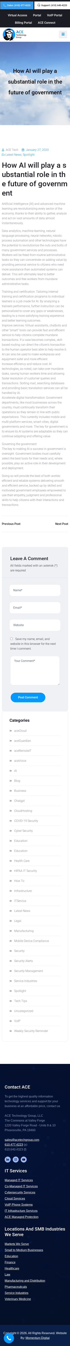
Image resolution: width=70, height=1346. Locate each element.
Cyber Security (23, 831)
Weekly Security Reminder (31, 1031)
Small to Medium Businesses (24, 1250)
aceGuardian (22, 741)
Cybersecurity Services (20, 1192)
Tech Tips (20, 1001)
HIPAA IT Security (25, 871)
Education (20, 841)
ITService (20, 901)
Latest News (13, 154)
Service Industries (25, 981)
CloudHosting (23, 811)
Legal (17, 921)
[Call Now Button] (9, 1338)
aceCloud (20, 730)
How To (19, 881)
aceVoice (20, 761)
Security (19, 951)
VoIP (17, 1021)
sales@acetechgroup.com (22, 1139)
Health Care (21, 861)
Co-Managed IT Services (21, 1186)
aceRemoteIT (23, 751)
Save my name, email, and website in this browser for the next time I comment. (33, 643)
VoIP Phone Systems (19, 1204)
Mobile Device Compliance (31, 941)
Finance (10, 1262)
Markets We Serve (17, 1244)
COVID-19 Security (26, 821)
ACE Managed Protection (21, 1216)
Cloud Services (15, 1198)
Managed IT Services (19, 1180)
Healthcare (12, 1268)
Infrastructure (23, 891)
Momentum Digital (38, 1338)
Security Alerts (23, 961)
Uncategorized (23, 1011)
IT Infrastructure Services (21, 1210)
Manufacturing (24, 931)
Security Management (28, 971)
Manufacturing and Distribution (25, 1280)
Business (20, 791)
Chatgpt (19, 801)
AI (15, 771)
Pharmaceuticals (16, 1286)
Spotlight (29, 154)
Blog (17, 781)
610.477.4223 (14, 1144)
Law (7, 1274)
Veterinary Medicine (18, 1299)
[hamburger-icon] (63, 34)
